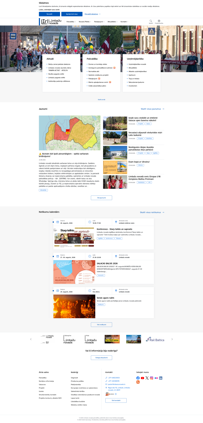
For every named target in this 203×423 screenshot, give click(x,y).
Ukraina (140, 165)
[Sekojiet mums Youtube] (142, 378)
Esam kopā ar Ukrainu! (139, 162)
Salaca (148, 124)
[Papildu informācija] (116, 394)
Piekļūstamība (76, 385)
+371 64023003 (114, 378)
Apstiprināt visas (72, 14)
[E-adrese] (109, 394)
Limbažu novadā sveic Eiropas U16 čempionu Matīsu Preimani (144, 177)
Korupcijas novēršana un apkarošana (84, 388)
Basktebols (141, 182)
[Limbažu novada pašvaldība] (52, 21)
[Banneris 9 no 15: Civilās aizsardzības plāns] (112, 339)
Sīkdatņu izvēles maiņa (79, 405)
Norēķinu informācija (46, 381)
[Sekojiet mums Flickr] (156, 378)
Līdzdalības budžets (78, 401)
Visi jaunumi (101, 198)
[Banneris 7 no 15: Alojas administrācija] (69, 339)
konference (109, 238)
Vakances (42, 385)
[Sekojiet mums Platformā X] (147, 378)
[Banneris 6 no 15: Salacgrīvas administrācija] (48, 339)
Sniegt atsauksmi (101, 358)
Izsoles (41, 391)
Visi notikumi (101, 325)
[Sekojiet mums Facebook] (138, 378)
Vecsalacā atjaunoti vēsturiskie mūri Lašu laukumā (145, 133)
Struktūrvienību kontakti (47, 395)
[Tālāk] (172, 339)
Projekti (140, 124)
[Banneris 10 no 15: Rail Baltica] (134, 339)
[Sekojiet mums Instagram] (151, 378)
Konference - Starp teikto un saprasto (114, 229)
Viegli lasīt (74, 378)
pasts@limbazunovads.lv (116, 384)
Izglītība (155, 153)
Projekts (140, 153)
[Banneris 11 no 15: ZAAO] (155, 339)
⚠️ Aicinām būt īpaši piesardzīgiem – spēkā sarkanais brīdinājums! (63, 155)
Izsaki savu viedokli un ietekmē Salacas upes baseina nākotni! (143, 119)
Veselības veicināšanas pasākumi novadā (85, 395)
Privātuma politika (77, 381)
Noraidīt (49, 14)
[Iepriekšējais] (30, 339)
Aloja (148, 153)
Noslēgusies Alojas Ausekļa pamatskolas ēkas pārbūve (141, 148)
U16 (149, 182)
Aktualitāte (43, 190)
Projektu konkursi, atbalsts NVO (50, 398)
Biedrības (149, 138)
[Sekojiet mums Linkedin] (160, 378)
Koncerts (101, 275)
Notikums (101, 304)
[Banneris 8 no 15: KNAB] (90, 339)
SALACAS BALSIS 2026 (107, 263)
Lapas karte (75, 398)
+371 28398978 (113, 381)
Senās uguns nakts (105, 298)
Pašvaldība (42, 378)
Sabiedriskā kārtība (77, 391)
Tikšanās (118, 238)
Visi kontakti (116, 400)
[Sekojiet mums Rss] (138, 382)
